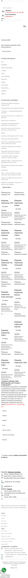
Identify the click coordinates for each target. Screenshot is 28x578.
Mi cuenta (3, 521)
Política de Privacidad (6, 533)
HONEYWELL (5, 88)
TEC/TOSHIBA (5, 76)
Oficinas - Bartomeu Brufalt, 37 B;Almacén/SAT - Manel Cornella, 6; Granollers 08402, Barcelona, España (15, 550)
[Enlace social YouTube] (6, 510)
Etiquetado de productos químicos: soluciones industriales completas (10, 152)
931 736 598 (20, 12)
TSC (2, 62)
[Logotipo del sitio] (12, 3)
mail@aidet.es (9, 16)
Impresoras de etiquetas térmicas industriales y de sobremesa (10, 124)
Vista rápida (7, 227)
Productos (3, 515)
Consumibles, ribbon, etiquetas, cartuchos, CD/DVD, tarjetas (10, 156)
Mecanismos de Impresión (8, 120)
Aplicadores (4, 170)
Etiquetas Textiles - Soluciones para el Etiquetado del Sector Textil (11, 161)
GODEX (3, 93)
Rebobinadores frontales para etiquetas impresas (12, 166)
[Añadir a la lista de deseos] (11, 227)
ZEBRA (3, 82)
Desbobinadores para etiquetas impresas (12, 108)
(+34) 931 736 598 (22, 554)
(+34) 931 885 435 (10, 12)
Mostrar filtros (7, 187)
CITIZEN (3, 70)
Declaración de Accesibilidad (8, 538)
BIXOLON (4, 79)
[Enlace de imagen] (14, 501)
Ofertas (3, 133)
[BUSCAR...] (26, 7)
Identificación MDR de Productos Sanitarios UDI (10, 104)
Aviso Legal (4, 530)
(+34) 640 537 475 (10, 404)
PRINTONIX (4, 85)
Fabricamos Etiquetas (5, 248)
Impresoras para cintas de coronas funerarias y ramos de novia (10, 129)
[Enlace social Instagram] (3, 510)
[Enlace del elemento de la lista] (14, 476)
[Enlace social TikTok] (10, 510)
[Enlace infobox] (14, 26)
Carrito (3, 518)
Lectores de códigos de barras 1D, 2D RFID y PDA (11, 178)
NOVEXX (3, 91)
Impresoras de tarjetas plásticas (10, 139)
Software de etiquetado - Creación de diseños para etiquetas (11, 183)
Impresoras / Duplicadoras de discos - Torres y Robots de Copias (11, 142)
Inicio (2, 45)
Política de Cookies (6, 536)
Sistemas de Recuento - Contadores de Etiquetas (12, 116)
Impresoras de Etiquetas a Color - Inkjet (12, 136)
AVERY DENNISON (6, 67)
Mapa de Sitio (4, 544)
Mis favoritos (4, 526)
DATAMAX (4, 65)
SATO (3, 73)
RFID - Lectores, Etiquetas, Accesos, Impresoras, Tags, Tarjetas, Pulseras (11, 174)
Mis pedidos (4, 523)
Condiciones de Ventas (6, 541)
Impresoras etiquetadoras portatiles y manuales (11, 147)
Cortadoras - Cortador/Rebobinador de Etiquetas (11, 111)
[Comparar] (3, 227)
